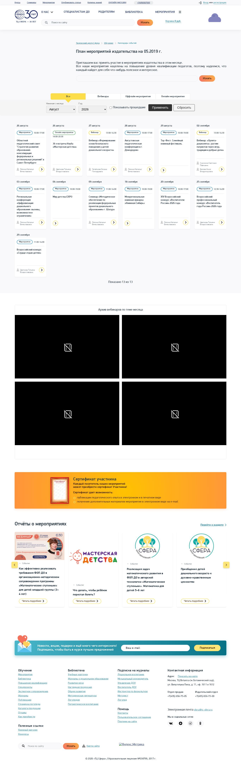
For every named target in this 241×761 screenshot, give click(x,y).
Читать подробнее (31, 601)
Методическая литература (82, 696)
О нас (45, 12)
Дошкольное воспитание (131, 674)
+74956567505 (143, 3)
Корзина (173, 21)
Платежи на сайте (127, 721)
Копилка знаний (95, 3)
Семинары (31, 3)
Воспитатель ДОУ (127, 687)
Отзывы (22, 712)
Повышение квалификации (32, 683)
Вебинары (103, 96)
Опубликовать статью (71, 3)
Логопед (122, 700)
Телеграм (190, 723)
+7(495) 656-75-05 (177, 696)
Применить (160, 107)
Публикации (24, 700)
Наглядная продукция (80, 687)
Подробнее (41, 169)
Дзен (180, 723)
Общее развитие (77, 691)
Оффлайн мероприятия (138, 96)
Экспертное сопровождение (33, 691)
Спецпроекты (25, 687)
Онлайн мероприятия (173, 96)
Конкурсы (23, 734)
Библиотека (134, 12)
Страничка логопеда (29, 704)
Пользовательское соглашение (134, 717)
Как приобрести (26, 716)
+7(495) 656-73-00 (204, 696)
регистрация (219, 3)
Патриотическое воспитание (83, 704)
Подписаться (207, 648)
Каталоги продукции (29, 708)
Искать (145, 22)
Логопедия (74, 700)
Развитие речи (76, 683)
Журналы (23, 696)
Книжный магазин (27, 730)
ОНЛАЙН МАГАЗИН (117, 3)
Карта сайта (93, 746)
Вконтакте (171, 723)
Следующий (226, 565)
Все (68, 96)
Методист (123, 696)
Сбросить (184, 107)
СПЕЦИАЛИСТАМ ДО (77, 12)
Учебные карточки (78, 674)
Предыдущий (14, 565)
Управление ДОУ (127, 683)
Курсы (17, 3)
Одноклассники (200, 723)
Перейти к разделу (212, 525)
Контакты (123, 713)
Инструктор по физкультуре (133, 691)
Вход (206, 3)
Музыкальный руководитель (133, 679)
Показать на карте (188, 676)
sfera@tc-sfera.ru (203, 710)
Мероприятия (49, 3)
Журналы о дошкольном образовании (88, 679)
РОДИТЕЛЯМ (106, 12)
